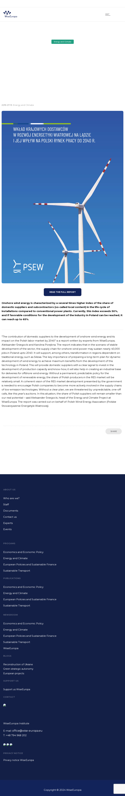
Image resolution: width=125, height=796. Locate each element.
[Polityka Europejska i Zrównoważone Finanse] (62, 566)
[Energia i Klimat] (62, 559)
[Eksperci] (62, 524)
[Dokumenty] (62, 512)
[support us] (62, 689)
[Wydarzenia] (62, 529)
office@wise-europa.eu (27, 730)
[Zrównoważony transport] (62, 571)
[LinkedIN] (109, 3)
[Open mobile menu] (108, 14)
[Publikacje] (62, 588)
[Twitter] (116, 3)
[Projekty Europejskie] (62, 673)
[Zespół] (62, 506)
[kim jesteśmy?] (62, 499)
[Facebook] (102, 3)
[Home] (10, 17)
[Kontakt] (62, 518)
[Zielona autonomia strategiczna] (62, 669)
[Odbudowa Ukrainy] (62, 665)
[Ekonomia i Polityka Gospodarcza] (62, 553)
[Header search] (117, 14)
